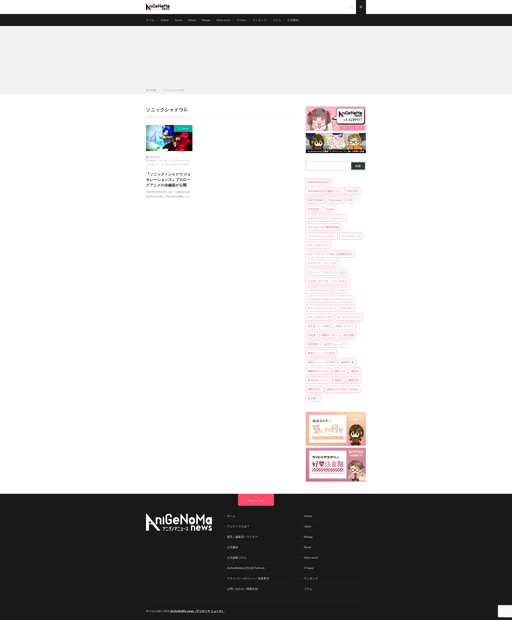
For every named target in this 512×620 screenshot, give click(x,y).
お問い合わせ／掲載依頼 (242, 588)
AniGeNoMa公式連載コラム (324, 191)
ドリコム (340, 290)
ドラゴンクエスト (318, 290)
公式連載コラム (237, 557)
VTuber (241, 20)
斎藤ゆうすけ (329, 335)
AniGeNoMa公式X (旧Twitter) (245, 568)
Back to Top (256, 500)
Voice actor (223, 20)
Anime (165, 20)
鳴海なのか (314, 389)
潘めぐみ (340, 371)
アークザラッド (351, 236)
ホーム (150, 20)
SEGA (152, 160)
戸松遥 (312, 335)
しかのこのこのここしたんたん (326, 218)
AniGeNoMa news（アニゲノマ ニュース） (197, 611)
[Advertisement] (256, 58)
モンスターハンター (349, 317)
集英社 (338, 380)
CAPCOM (352, 191)
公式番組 (293, 20)
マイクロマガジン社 (319, 317)
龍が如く (313, 398)
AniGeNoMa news (318, 182)
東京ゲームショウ (334, 344)
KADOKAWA (315, 200)
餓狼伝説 (353, 380)
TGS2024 (313, 209)
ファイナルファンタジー (322, 308)
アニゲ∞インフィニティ (322, 236)
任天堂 (312, 326)
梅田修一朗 (347, 362)
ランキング (260, 20)
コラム (277, 20)
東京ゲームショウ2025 (321, 362)
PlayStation (335, 200)
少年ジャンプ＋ (344, 326)
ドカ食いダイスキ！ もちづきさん (327, 281)
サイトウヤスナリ (318, 245)
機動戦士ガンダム (318, 371)
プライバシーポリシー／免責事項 (248, 578)
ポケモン (347, 308)
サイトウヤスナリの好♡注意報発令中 (330, 254)
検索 (358, 166)
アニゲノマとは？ (238, 526)
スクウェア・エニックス (322, 263)
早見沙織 (348, 335)
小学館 (325, 326)
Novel (192, 20)
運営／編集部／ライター (242, 536)
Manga (206, 20)
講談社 (355, 371)
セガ (342, 272)
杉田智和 (313, 344)
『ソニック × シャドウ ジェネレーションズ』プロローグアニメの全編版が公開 (168, 179)
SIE (350, 200)
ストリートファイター (321, 272)
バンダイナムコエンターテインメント (330, 299)
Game (178, 20)
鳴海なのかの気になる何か (342, 389)
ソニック (162, 160)
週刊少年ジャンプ (318, 380)
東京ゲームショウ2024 (321, 353)
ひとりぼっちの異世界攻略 (323, 227)
